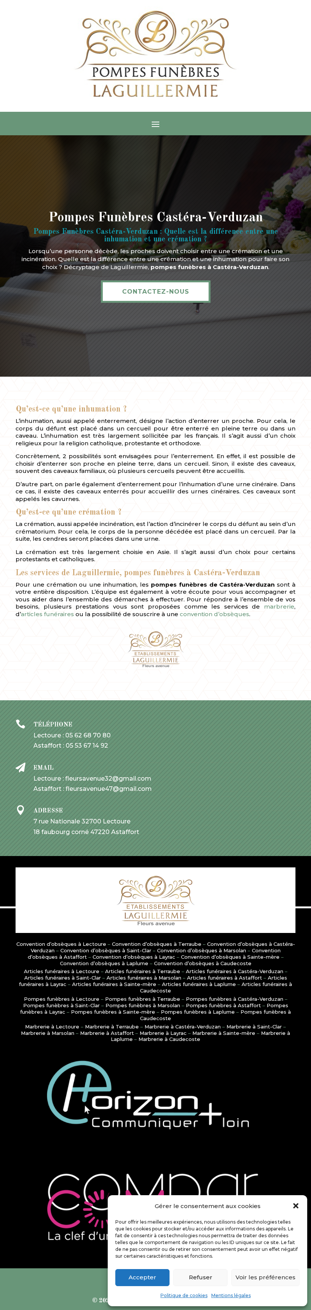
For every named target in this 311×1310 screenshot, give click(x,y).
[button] (296, 1206)
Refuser (200, 1277)
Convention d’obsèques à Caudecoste (202, 963)
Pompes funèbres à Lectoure (61, 999)
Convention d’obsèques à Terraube (156, 944)
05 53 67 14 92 (87, 745)
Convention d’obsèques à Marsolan (201, 950)
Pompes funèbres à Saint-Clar (61, 1005)
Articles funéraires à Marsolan (144, 978)
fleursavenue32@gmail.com (108, 778)
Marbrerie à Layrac (163, 1033)
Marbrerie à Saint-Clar (254, 1027)
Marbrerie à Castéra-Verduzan (183, 1027)
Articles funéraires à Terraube (142, 971)
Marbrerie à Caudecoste (169, 1039)
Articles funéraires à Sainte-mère (114, 984)
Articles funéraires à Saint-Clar (62, 978)
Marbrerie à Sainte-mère (223, 1033)
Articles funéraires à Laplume (199, 984)
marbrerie (279, 606)
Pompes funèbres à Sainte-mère (113, 1012)
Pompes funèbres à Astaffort (223, 1005)
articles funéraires (47, 614)
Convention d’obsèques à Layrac (134, 957)
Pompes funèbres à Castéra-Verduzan (234, 999)
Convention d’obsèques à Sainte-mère (230, 957)
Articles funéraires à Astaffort (224, 978)
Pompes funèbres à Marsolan (142, 1005)
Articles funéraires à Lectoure (61, 971)
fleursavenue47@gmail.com (109, 788)
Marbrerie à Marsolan (47, 1033)
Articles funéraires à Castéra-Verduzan (234, 971)
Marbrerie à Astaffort (107, 1033)
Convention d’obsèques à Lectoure (61, 944)
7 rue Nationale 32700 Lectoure (81, 821)
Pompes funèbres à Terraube (142, 999)
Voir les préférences (265, 1277)
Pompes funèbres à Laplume (198, 1012)
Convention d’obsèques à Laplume (104, 963)
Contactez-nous (155, 291)
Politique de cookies (183, 1295)
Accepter (142, 1277)
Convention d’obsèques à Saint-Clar (105, 950)
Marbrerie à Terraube (112, 1027)
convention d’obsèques (214, 614)
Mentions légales (231, 1295)
